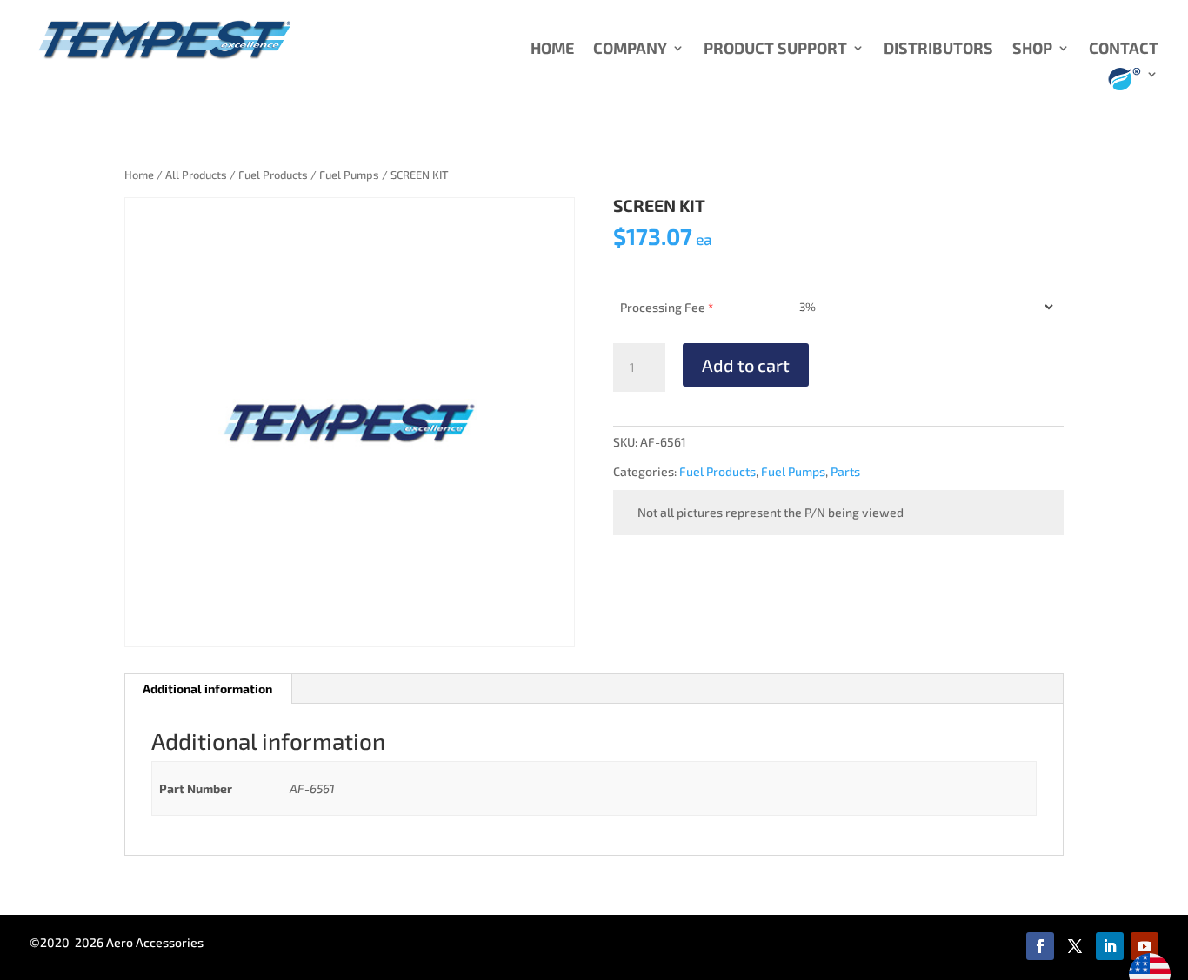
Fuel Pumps (349, 175)
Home (139, 175)
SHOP (1032, 49)
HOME (552, 49)
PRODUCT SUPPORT (775, 49)
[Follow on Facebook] (1040, 946)
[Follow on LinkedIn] (1110, 946)
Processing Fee (666, 307)
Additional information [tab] (207, 688)
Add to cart (746, 364)
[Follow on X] (1075, 946)
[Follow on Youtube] (1144, 946)
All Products (196, 175)
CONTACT (1123, 49)
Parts (845, 471)
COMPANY (630, 49)
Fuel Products (273, 175)
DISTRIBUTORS (938, 49)
